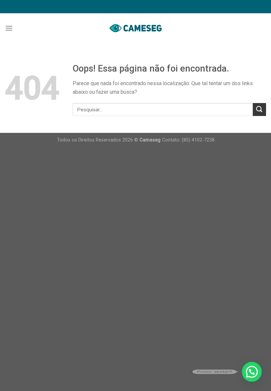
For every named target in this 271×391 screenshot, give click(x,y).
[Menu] (9, 28)
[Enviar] (259, 109)
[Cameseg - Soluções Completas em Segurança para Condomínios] (135, 28)
